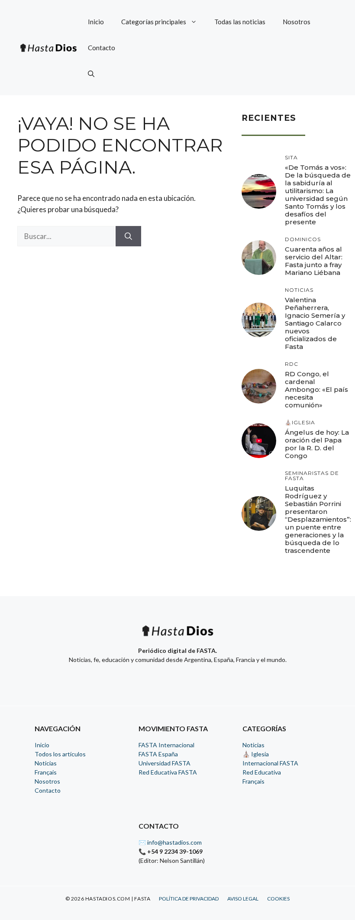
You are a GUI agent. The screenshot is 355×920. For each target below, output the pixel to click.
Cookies (278, 898)
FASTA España (158, 754)
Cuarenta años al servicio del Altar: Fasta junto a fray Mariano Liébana (313, 261)
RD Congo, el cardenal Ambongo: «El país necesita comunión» (316, 389)
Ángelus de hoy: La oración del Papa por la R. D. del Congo (317, 444)
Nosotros (296, 22)
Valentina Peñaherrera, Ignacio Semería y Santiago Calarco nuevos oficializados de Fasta (315, 323)
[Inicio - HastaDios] (177, 636)
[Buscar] (128, 236)
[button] (91, 74)
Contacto (101, 48)
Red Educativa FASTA (168, 772)
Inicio (96, 22)
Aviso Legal (242, 898)
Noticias (46, 763)
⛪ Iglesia (255, 754)
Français (46, 772)
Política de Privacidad (189, 898)
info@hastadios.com (174, 842)
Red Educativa (261, 772)
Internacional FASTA (270, 763)
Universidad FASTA (164, 763)
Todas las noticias (239, 22)
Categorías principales (153, 22)
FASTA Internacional (166, 745)
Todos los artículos (60, 754)
